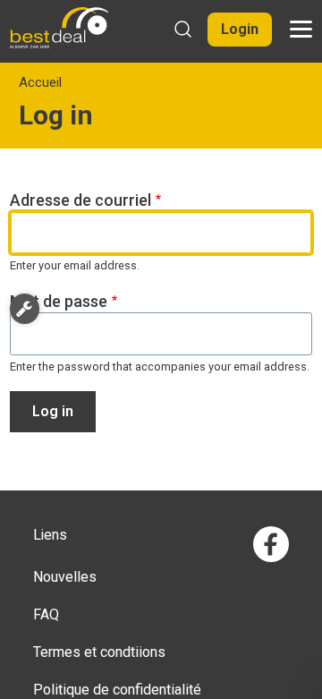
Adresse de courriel (80, 200)
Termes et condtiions (99, 652)
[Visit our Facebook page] (271, 544)
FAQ (46, 614)
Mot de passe (58, 301)
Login (239, 29)
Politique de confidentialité (117, 689)
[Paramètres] (25, 309)
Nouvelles (65, 576)
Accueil (40, 82)
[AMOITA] (59, 27)
